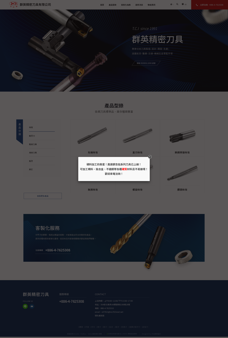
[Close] (150, 157)
